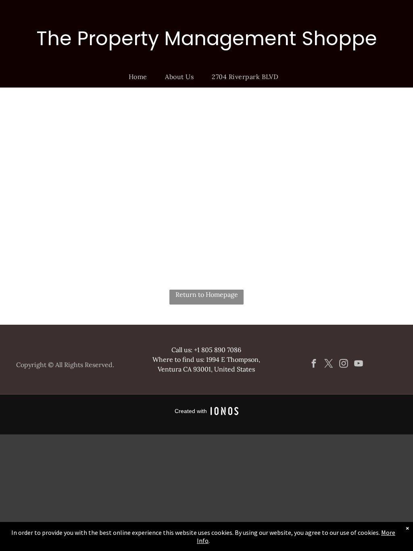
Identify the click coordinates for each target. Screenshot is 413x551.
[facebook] (314, 364)
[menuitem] (141, 77)
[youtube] (358, 364)
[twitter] (329, 364)
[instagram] (343, 364)
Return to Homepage (206, 294)
